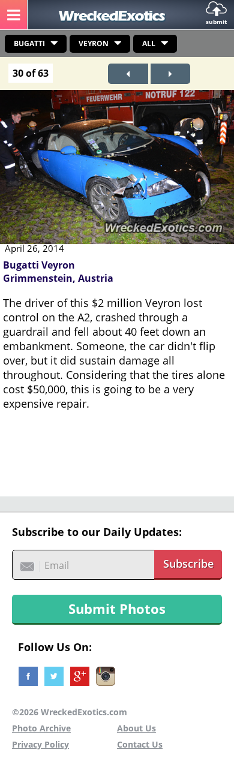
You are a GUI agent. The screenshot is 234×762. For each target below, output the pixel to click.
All (148, 43)
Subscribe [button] (188, 563)
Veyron (94, 43)
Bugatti (29, 43)
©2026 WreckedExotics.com (69, 712)
